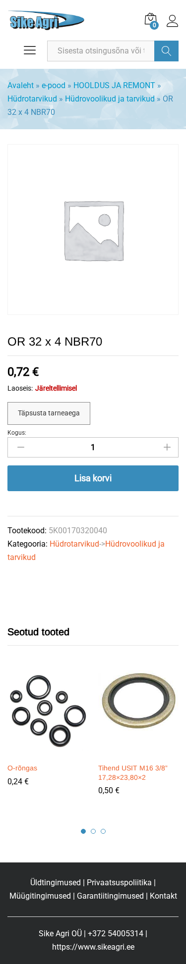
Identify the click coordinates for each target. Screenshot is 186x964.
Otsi (166, 51)
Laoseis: (20, 388)
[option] (47, 735)
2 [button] (93, 831)
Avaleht (20, 85)
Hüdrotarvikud (32, 98)
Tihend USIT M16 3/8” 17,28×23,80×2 (133, 772)
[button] (46, 751)
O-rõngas (22, 768)
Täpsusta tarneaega (49, 413)
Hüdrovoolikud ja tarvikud (110, 98)
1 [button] (83, 831)
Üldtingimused (55, 882)
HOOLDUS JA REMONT (114, 85)
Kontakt (163, 896)
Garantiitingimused (110, 896)
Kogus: (16, 433)
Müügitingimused (40, 896)
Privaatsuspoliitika (119, 882)
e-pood (53, 85)
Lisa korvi (93, 478)
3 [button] (103, 831)
